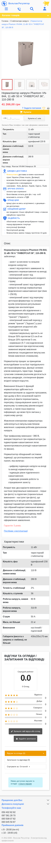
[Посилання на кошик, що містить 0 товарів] (46, 3)
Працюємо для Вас (12, 800)
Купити (25, 112)
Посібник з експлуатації (16, 531)
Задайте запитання (27, 739)
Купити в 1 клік (34, 118)
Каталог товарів (10, 15)
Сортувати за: (13, 766)
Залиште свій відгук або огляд (26, 731)
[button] (46, 54)
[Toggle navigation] (6, 9)
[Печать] (48, 108)
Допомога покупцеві (13, 804)
